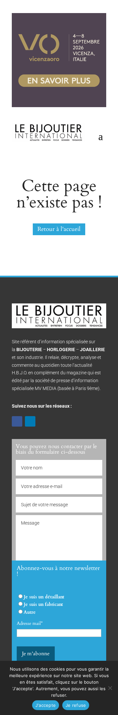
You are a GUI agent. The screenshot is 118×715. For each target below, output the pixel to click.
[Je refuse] (110, 688)
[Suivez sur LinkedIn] (30, 421)
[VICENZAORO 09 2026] (59, 106)
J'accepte (45, 705)
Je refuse (76, 705)
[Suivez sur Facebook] (17, 421)
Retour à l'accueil (59, 229)
